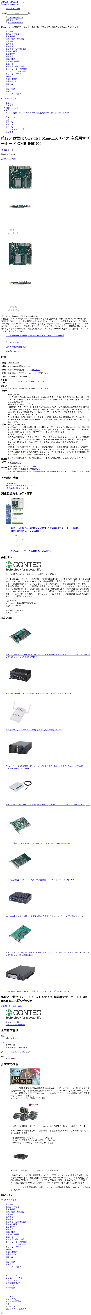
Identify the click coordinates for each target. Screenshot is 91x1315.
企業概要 (9, 132)
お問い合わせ (11, 1275)
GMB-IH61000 (13, 363)
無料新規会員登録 (13, 1301)
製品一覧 (9, 122)
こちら (37, 370)
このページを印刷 (8, 159)
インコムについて (13, 1285)
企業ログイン (11, 1299)
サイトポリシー (12, 1280)
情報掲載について (13, 1283)
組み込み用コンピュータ (17, 488)
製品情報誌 (10, 1288)
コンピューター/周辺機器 (17, 336)
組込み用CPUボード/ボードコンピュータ (46, 336)
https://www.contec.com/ (20, 1052)
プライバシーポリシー (15, 1278)
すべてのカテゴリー (9, 98)
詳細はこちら (11, 613)
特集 (7, 1304)
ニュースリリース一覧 (15, 129)
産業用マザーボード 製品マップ (20, 485)
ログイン (9, 1296)
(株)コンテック (7, 150)
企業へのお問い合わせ (15, 1025)
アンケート (10, 1306)
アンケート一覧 (12, 1022)
